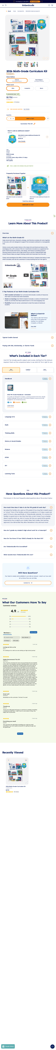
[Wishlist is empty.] (49, 5)
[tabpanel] (20, 686)
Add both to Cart (27, 204)
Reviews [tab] (7, 633)
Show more (20, 733)
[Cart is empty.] (52, 5)
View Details (21, 141)
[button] (8, 118)
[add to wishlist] (48, 118)
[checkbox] (16, 640)
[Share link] (47, 17)
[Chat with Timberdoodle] (52, 1046)
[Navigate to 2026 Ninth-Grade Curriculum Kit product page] (17, 772)
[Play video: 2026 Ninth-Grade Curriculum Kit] (26, 275)
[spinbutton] (11, 119)
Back (9, 11)
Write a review (33, 632)
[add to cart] (47, 137)
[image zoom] (27, 38)
